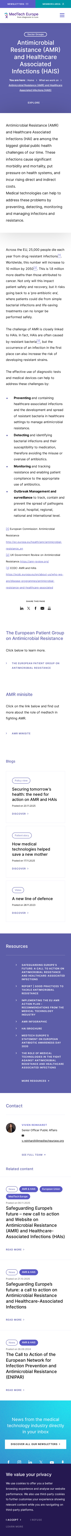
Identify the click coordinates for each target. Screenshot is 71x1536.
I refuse (36, 1519)
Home (30, 80)
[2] (7, 554)
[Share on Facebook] (35, 608)
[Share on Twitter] (28, 608)
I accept (12, 1519)
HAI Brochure (32, 1028)
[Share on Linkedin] (21, 608)
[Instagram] (19, 1462)
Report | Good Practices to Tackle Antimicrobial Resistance (43, 990)
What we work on (49, 80)
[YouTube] (51, 1462)
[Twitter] (40, 1462)
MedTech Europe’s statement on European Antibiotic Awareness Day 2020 (41, 1041)
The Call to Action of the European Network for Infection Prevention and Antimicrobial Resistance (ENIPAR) (31, 1366)
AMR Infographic (34, 1021)
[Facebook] (8, 1462)
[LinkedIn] (30, 1462)
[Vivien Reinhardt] (35, 1128)
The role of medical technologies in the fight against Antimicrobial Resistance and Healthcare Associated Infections (43, 1060)
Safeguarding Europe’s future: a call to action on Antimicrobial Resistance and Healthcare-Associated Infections (43, 972)
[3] (7, 568)
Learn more (14, 1526)
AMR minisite (21, 733)
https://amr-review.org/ (34, 561)
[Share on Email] (42, 608)
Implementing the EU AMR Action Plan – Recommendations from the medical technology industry (43, 1007)
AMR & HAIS (29, 1188)
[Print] (49, 608)
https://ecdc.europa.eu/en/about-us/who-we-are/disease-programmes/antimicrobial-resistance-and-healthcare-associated (34, 581)
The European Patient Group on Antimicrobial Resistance (36, 665)
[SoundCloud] (62, 1462)
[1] (7, 528)
